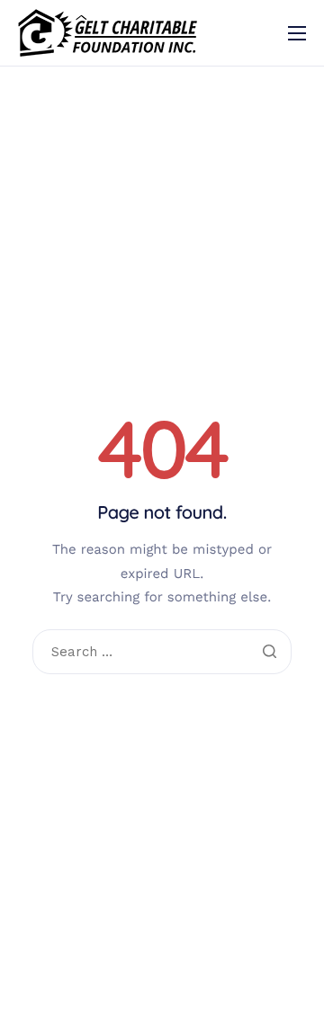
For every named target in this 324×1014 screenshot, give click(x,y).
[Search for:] (162, 652)
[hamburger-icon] (297, 33)
